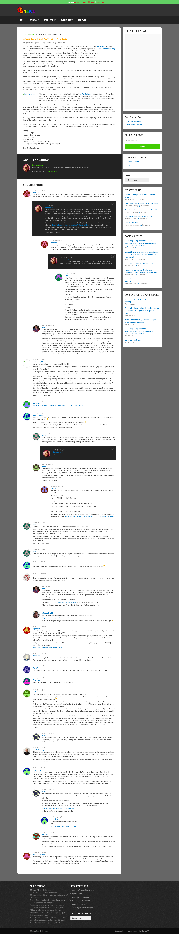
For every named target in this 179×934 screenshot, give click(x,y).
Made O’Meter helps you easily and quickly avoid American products (141, 321)
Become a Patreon (134, 121)
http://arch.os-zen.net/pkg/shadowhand (62, 602)
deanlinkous (38, 415)
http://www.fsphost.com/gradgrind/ (64, 826)
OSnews (33, 931)
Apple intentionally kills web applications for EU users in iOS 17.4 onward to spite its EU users (142, 310)
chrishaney (37, 403)
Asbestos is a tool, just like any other (139, 263)
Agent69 (36, 629)
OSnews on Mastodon (80, 897)
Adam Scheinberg (58, 900)
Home (22, 20)
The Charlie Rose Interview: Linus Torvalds (141, 210)
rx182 (35, 692)
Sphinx (53, 488)
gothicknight (38, 362)
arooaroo (36, 656)
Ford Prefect (38, 668)
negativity (37, 770)
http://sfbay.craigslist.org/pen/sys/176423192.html (70, 225)
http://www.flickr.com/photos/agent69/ (47, 648)
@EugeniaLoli (52, 171)
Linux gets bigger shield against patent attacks (140, 196)
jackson (36, 192)
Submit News (67, 20)
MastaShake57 (39, 750)
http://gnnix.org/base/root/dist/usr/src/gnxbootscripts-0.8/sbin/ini (89, 516)
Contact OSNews (79, 904)
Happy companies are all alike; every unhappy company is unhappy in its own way (142, 271)
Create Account (133, 162)
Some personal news (133, 340)
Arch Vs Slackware (85, 94)
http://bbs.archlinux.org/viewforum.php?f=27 (58, 808)
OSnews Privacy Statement (40, 890)
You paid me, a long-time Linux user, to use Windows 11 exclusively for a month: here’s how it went (141, 254)
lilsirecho (46, 835)
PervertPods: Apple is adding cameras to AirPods (141, 280)
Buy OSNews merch (134, 125)
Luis (66, 276)
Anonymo (36, 680)
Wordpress (50, 903)
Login (129, 165)
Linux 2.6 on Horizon (132, 223)
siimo (44, 435)
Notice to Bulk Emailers (81, 901)
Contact (82, 20)
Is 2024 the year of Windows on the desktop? (138, 300)
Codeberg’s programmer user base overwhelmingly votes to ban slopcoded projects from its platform (140, 243)
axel (44, 735)
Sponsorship (50, 20)
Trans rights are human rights (83, 908)
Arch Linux (100, 46)
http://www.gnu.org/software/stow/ (55, 618)
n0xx (44, 466)
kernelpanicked (39, 854)
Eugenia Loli (28, 43)
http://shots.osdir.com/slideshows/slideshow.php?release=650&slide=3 (58, 405)
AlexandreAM (47, 613)
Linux (32, 34)
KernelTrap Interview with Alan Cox (138, 216)
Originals (34, 20)
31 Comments (60, 43)
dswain (45, 327)
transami (36, 576)
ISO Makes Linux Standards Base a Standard (142, 203)
